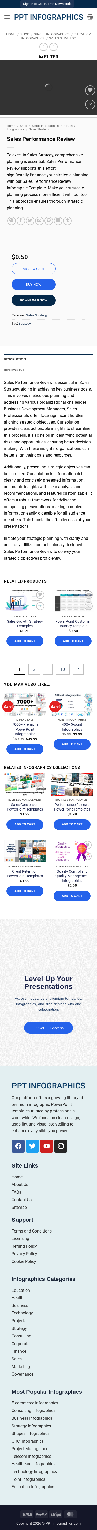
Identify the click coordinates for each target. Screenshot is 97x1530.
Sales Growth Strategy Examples (25, 623)
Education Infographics (33, 1486)
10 (62, 669)
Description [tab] (15, 359)
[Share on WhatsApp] (11, 221)
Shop (24, 34)
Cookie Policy (24, 1261)
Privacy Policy (24, 1253)
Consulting (21, 1336)
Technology (22, 1313)
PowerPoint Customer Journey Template (73, 623)
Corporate (20, 1343)
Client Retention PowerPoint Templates (25, 873)
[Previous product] (53, 47)
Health (18, 1297)
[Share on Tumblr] (67, 221)
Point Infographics (28, 1479)
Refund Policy (24, 1246)
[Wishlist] (90, 90)
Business (20, 1305)
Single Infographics (52, 34)
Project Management (31, 1448)
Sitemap (19, 1207)
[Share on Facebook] (21, 221)
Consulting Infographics (33, 1410)
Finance (19, 1351)
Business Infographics (32, 1418)
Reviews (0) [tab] (14, 370)
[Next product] (43, 47)
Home (11, 34)
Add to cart (33, 269)
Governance (22, 1374)
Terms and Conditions (32, 1231)
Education (21, 1290)
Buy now (33, 284)
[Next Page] (78, 669)
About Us (20, 1184)
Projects (19, 1320)
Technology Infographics (34, 1471)
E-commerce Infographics (35, 1403)
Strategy (25, 323)
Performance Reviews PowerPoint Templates (72, 807)
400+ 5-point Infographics (72, 726)
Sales (17, 1359)
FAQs (16, 1192)
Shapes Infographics (30, 1433)
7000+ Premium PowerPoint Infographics (25, 729)
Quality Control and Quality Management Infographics (72, 876)
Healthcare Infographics (33, 1463)
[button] (7, 17)
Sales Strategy (62, 38)
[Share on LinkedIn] (58, 221)
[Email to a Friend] (39, 221)
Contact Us (22, 1199)
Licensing (20, 1238)
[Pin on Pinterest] (48, 221)
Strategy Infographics (31, 1426)
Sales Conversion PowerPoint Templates (25, 807)
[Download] (90, 105)
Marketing (21, 1366)
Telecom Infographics (31, 1456)
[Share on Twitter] (30, 221)
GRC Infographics (28, 1441)
